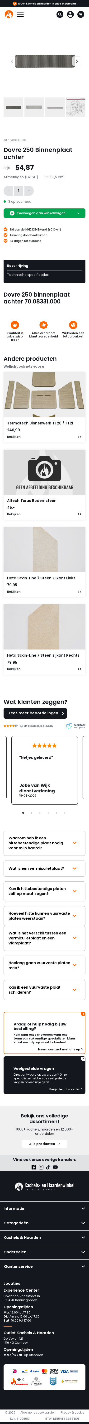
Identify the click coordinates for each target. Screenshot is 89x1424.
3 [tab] (39, 813)
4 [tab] (48, 813)
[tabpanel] (44, 770)
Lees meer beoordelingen (33, 713)
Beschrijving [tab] (17, 265)
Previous (7, 60)
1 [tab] (23, 813)
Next (74, 60)
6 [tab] (64, 813)
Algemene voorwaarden (38, 1412)
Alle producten (42, 1143)
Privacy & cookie (72, 1412)
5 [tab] (56, 813)
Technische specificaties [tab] (28, 274)
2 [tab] (31, 813)
